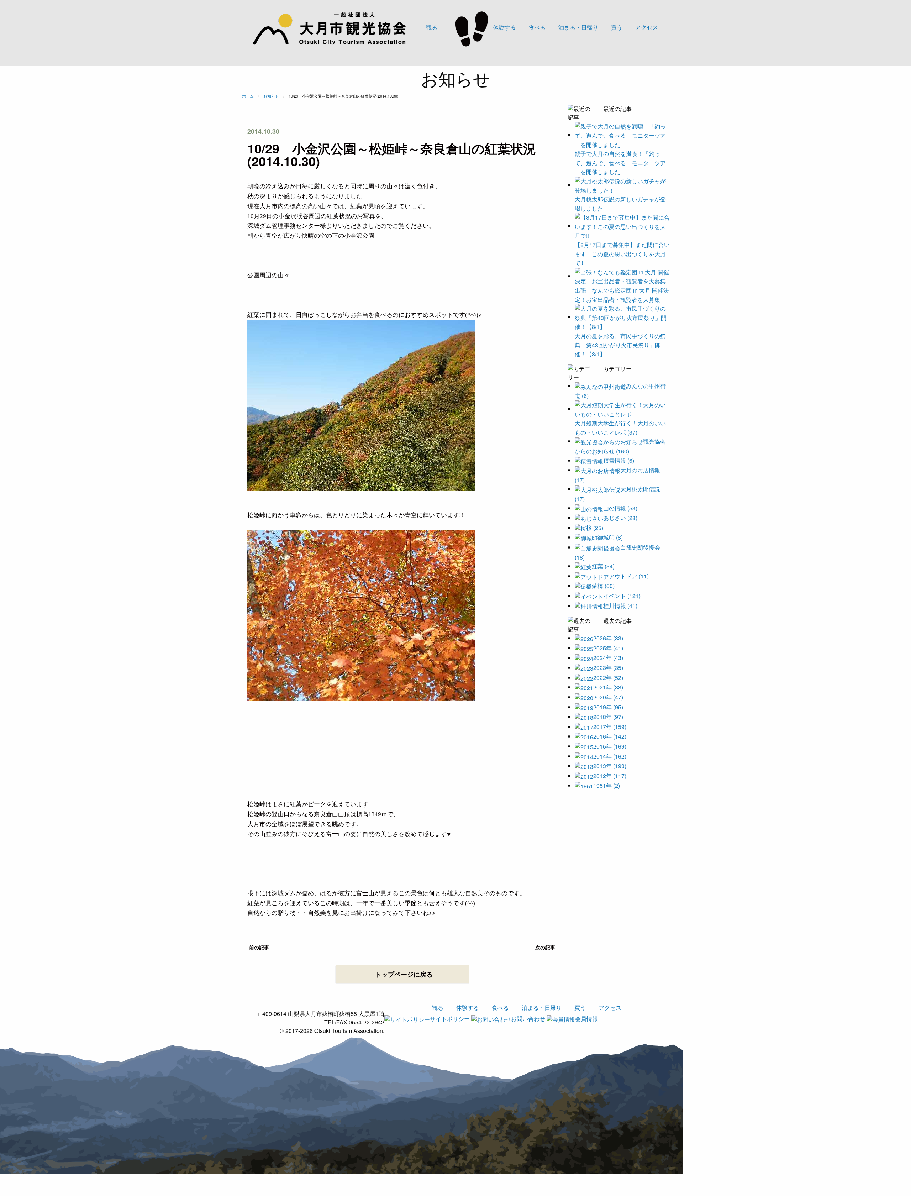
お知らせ (271, 96)
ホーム (248, 96)
